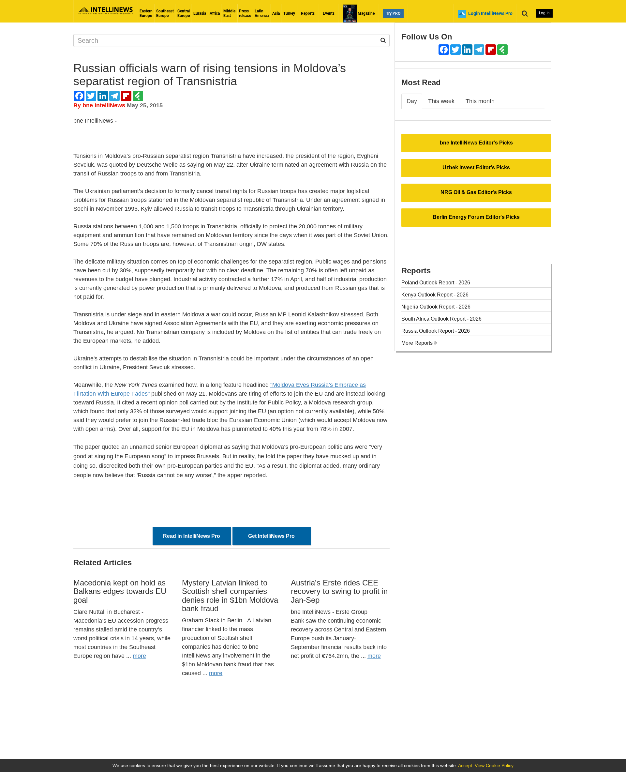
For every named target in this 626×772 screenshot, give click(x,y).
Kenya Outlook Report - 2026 (435, 294)
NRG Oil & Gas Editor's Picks (476, 192)
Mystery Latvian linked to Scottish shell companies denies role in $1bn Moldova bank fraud (230, 595)
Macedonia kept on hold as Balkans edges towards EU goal (119, 591)
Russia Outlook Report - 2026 (435, 331)
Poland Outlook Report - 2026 (435, 282)
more (139, 656)
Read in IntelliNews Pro (191, 536)
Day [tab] (412, 101)
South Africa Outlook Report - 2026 (441, 319)
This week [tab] (441, 101)
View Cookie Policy (494, 765)
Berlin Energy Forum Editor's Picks (476, 217)
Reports (308, 13)
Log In (544, 13)
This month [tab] (480, 101)
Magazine (366, 13)
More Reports (417, 343)
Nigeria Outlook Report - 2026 (435, 307)
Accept (465, 765)
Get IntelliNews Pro (271, 536)
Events (329, 13)
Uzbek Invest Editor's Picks (476, 167)
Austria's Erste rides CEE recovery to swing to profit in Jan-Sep (339, 591)
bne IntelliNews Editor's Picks (476, 142)
